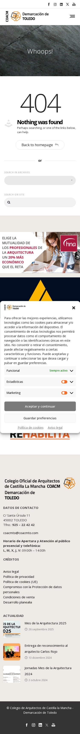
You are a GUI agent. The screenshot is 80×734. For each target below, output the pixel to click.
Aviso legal (55, 427)
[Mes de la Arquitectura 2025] (11, 629)
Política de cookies (31, 427)
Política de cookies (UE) (20, 582)
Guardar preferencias (40, 418)
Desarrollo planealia (17, 602)
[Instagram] (55, 4)
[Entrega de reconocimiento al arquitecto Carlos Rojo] (11, 651)
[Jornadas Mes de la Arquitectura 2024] (11, 674)
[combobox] (40, 180)
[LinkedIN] (61, 4)
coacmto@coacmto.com (20, 533)
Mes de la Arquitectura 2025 (45, 623)
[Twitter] (67, 4)
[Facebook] (48, 4)
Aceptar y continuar (40, 406)
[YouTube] (74, 4)
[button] (73, 308)
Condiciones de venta (19, 597)
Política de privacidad (18, 576)
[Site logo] (20, 17)
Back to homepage (37, 144)
